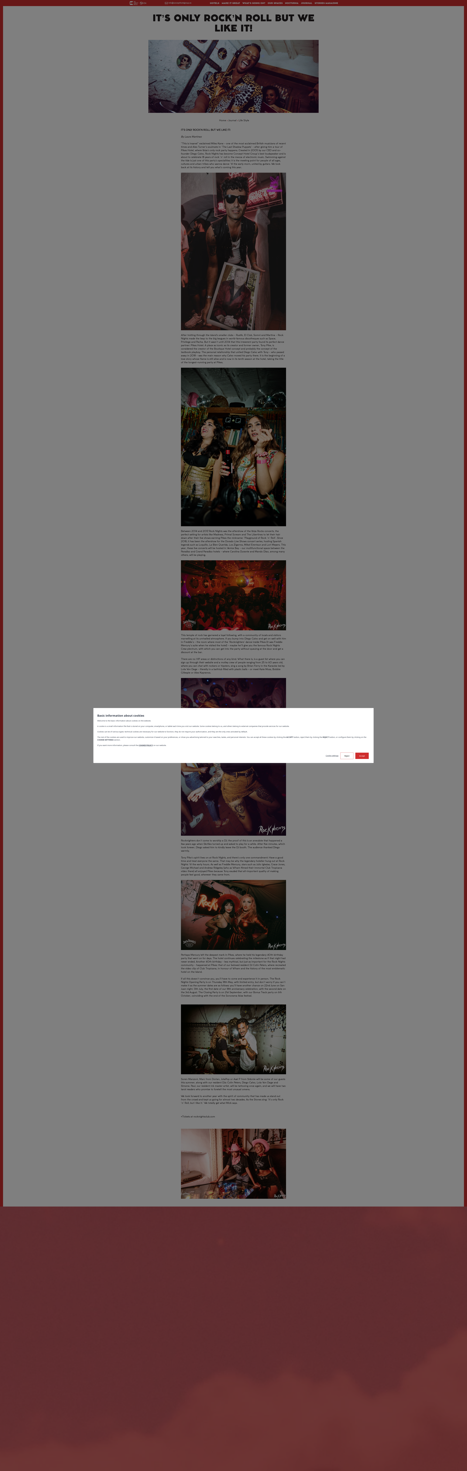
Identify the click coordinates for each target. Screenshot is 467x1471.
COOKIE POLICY (146, 745)
